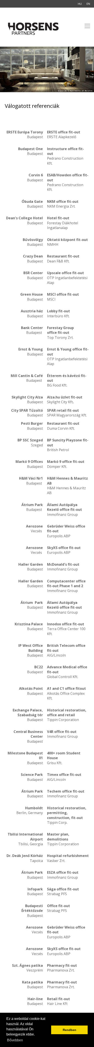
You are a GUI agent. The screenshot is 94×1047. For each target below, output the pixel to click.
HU (80, 4)
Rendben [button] (69, 1030)
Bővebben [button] (15, 1040)
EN (88, 4)
